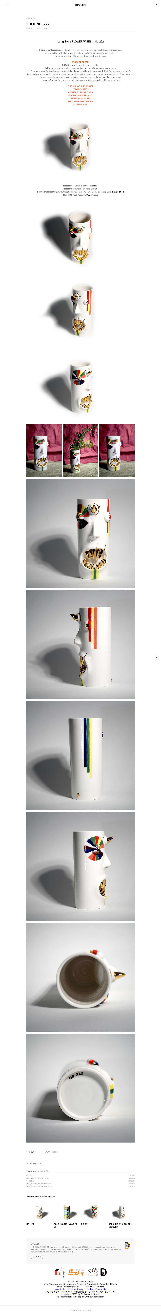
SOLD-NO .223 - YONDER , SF (36, 1178)
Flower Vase (31, 1171)
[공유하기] (35, 1152)
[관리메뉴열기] (156, 4)
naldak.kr (91, 1289)
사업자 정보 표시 (35, 1163)
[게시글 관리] (39, 1152)
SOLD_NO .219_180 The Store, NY (38, 1186)
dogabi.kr (101, 1289)
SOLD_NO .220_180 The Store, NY (38, 1183)
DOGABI (80, 5)
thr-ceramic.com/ (76, 1289)
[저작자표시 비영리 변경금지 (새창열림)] (56, 1152)
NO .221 (29, 1181)
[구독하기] (156, 657)
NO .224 (29, 1175)
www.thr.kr (60, 1289)
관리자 (89, 1310)
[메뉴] (6, 5)
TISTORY (81, 1310)
